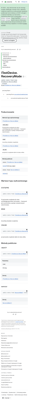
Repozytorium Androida (6, 335)
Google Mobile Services (6, 382)
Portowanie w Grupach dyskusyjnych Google (11, 369)
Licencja (4, 394)
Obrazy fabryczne (5, 345)
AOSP (2, 46)
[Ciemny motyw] (27, 192)
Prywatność (10, 394)
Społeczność (12, 392)
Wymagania (4, 338)
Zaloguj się (24, 1)
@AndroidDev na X (5, 356)
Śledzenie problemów (6, 387)
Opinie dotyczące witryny (21, 394)
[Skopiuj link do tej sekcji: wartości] (8, 287)
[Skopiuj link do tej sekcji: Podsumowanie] (15, 112)
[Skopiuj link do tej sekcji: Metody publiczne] (18, 243)
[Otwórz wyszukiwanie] (16, 2)
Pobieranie (3, 340)
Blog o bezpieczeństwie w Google (9, 361)
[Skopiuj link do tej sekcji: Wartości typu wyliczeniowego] (2, 183)
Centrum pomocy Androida (7, 375)
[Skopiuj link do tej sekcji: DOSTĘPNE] (10, 188)
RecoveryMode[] (15, 170)
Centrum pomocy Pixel (6, 377)
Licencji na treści (19, 321)
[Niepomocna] (20, 49)
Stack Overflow (4, 384)
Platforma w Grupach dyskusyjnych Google (11, 363)
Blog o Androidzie (5, 358)
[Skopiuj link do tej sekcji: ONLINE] (8, 225)
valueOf (5, 166)
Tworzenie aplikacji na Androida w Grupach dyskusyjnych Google (11, 366)
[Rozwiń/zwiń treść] (10, 53)
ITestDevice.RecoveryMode (12, 85)
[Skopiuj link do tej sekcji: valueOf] (8, 248)
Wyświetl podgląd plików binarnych (9, 343)
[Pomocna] (18, 49)
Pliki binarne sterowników (7, 347)
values (4, 173)
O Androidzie (4, 392)
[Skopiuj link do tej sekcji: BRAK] (6, 209)
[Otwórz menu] (2, 2)
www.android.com (5, 380)
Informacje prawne (21, 392)
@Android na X (4, 353)
